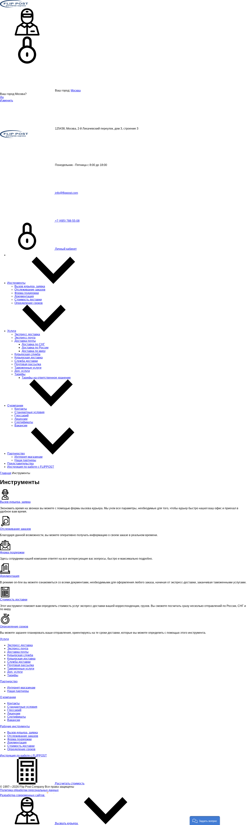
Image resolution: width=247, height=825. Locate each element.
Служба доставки (26, 360)
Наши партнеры (25, 460)
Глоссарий (21, 415)
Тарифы (19, 374)
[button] (205, 820)
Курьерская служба (27, 354)
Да (2, 97)
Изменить (6, 100)
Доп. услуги (22, 370)
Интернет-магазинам (28, 456)
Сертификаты (23, 422)
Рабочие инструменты (15, 726)
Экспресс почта (24, 337)
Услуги (11, 330)
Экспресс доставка (27, 334)
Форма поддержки (26, 293)
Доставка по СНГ (33, 344)
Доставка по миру (34, 351)
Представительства (20, 463)
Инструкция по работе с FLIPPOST (30, 466)
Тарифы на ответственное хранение (46, 377)
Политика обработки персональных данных (29, 790)
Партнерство (16, 453)
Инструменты (16, 282)
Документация (24, 296)
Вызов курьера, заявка (29, 286)
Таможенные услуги (27, 367)
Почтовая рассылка (27, 364)
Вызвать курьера (66, 823)
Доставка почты (25, 340)
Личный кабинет (65, 248)
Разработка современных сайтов (22, 795)
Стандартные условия (29, 412)
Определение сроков (28, 303)
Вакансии (20, 425)
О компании (15, 405)
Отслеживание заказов (29, 289)
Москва (76, 90)
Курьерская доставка (28, 357)
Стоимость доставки (28, 299)
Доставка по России (35, 347)
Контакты (20, 408)
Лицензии (20, 418)
